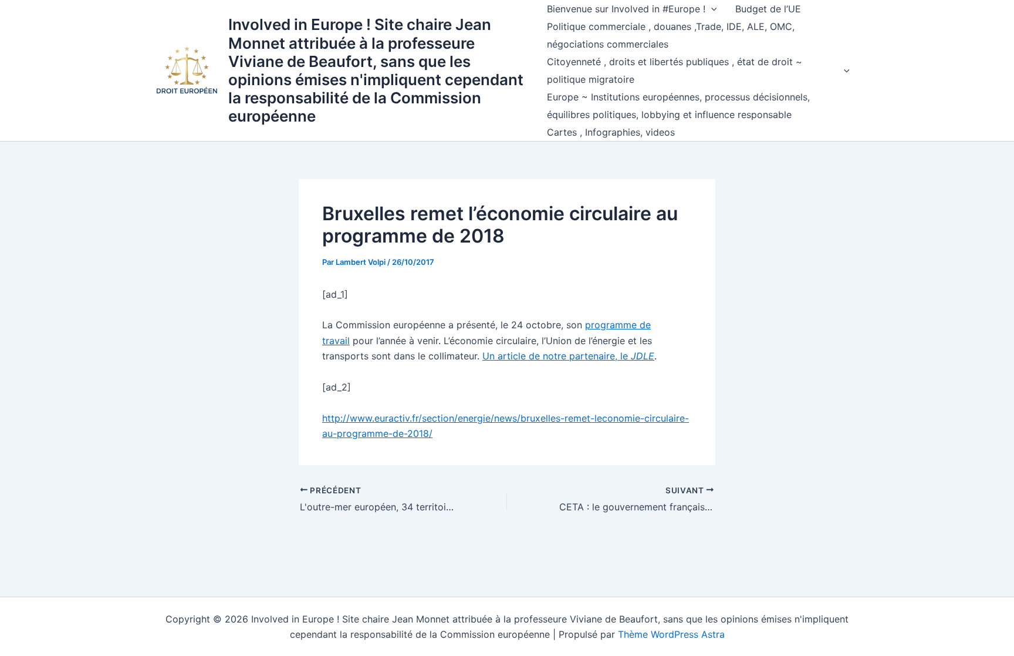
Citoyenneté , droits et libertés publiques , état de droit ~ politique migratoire (674, 70)
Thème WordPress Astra (671, 634)
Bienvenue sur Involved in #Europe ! (626, 9)
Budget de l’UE (768, 9)
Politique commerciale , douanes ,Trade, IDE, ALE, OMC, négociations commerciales (671, 35)
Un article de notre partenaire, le (568, 356)
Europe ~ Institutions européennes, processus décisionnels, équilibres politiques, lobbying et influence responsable (678, 105)
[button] (711, 9)
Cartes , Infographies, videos (611, 132)
